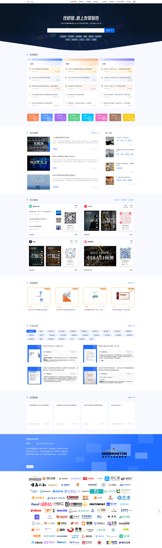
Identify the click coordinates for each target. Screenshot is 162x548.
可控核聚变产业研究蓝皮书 (75, 86)
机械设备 (73, 331)
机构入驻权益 (44, 439)
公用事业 (31, 335)
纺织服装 (51, 339)
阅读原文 (73, 352)
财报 (85, 115)
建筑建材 (84, 331)
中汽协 (94, 80)
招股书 (99, 115)
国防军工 (62, 339)
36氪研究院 (57, 105)
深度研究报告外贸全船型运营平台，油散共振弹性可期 (46, 86)
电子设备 (62, 331)
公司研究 (45, 115)
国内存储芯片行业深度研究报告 (76, 94)
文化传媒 (117, 331)
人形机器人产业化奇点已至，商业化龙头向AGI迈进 (117, 77)
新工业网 (57, 71)
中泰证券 (129, 71)
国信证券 (93, 88)
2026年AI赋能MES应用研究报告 (40, 69)
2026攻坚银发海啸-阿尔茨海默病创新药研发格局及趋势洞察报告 (49, 94)
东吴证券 (129, 80)
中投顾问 (129, 88)
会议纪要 (73, 115)
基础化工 (95, 331)
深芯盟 (58, 80)
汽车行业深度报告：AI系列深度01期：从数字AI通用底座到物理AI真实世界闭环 (124, 94)
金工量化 (127, 115)
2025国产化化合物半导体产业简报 (41, 77)
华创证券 (57, 88)
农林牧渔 (85, 335)
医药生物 (51, 331)
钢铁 (41, 339)
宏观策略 (59, 115)
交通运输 (128, 331)
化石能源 (118, 335)
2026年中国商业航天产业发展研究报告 (42, 103)
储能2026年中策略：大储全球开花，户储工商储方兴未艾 (119, 103)
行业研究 (32, 115)
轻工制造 (107, 335)
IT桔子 (94, 105)
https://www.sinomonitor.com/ (45, 443)
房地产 (41, 335)
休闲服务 (31, 339)
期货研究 (114, 115)
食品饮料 (106, 331)
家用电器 (129, 335)
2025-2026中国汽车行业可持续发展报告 (78, 77)
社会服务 (81, 339)
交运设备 (96, 335)
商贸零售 (74, 335)
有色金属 (52, 335)
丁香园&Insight (56, 97)
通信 (91, 339)
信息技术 (31, 331)
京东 (94, 71)
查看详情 (30, 466)
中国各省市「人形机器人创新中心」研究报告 (79, 103)
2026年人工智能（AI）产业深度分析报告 (115, 86)
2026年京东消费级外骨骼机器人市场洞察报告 (80, 69)
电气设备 (63, 335)
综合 (72, 339)
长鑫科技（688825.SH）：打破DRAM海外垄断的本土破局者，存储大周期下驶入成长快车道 (128, 69)
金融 (41, 331)
